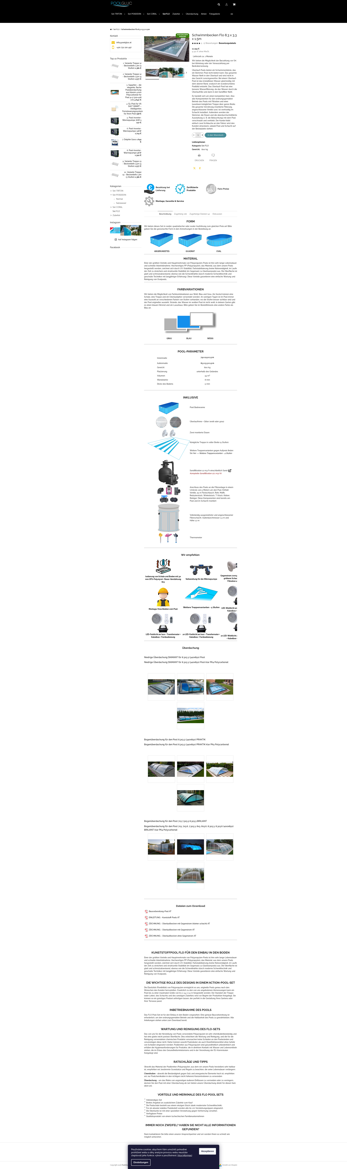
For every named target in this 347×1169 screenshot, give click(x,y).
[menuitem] (118, 14)
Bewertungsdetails (227, 43)
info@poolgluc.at (123, 42)
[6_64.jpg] (161, 841)
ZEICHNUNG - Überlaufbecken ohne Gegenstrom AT (172, 936)
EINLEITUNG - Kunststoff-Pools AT (164, 917)
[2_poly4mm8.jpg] (219, 681)
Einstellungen (140, 1162)
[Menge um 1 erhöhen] (202, 135)
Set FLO (116, 211)
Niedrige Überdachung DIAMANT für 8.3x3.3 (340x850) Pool (174, 657)
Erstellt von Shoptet (230, 1165)
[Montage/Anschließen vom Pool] (163, 597)
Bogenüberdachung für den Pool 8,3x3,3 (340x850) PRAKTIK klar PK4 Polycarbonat (186, 744)
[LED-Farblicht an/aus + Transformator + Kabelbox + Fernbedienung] (163, 623)
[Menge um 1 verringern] (193, 135)
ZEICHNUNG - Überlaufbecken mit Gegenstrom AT (172, 930)
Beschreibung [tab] (165, 214)
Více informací (184, 1155)
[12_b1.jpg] (219, 841)
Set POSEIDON (119, 195)
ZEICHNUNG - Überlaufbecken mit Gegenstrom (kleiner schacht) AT (179, 924)
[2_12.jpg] (161, 763)
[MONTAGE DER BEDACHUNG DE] (146, 911)
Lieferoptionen (198, 142)
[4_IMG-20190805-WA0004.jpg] (190, 681)
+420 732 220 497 (123, 47)
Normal (119, 199)
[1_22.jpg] (190, 763)
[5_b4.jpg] (190, 869)
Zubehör (116, 215)
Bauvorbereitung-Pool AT (160, 911)
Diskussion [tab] (217, 214)
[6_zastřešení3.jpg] (190, 709)
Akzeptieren (207, 1151)
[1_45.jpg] (219, 763)
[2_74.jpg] (190, 792)
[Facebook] (199, 168)
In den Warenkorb (215, 135)
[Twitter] (194, 168)
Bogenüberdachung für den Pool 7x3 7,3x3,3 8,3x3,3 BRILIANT (175, 821)
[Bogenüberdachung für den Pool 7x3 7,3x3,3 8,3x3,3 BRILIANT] (144, 818)
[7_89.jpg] (161, 681)
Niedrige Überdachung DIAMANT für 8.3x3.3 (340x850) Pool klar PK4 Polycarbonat (186, 662)
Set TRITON (118, 191)
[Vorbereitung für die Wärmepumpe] (201, 569)
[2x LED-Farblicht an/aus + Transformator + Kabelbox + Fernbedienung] (201, 623)
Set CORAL (118, 207)
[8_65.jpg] (190, 841)
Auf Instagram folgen (127, 239)
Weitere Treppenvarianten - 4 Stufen (215, 453)
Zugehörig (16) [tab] (180, 214)
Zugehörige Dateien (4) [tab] (200, 214)
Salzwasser (121, 203)
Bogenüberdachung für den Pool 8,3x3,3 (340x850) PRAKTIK (174, 739)
